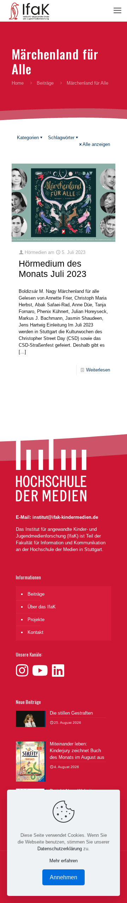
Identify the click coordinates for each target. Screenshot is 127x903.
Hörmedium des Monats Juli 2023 (52, 269)
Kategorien (28, 137)
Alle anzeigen (96, 144)
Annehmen (63, 877)
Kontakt (35, 632)
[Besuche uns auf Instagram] (24, 670)
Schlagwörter (61, 137)
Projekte (36, 619)
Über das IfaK (42, 606)
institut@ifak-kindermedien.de (65, 517)
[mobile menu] (117, 11)
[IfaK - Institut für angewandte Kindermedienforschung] (27, 10)
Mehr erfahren (63, 860)
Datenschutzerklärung (59, 848)
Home (18, 83)
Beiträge (45, 83)
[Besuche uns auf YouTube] (42, 670)
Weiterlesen (98, 370)
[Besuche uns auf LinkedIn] (58, 670)
